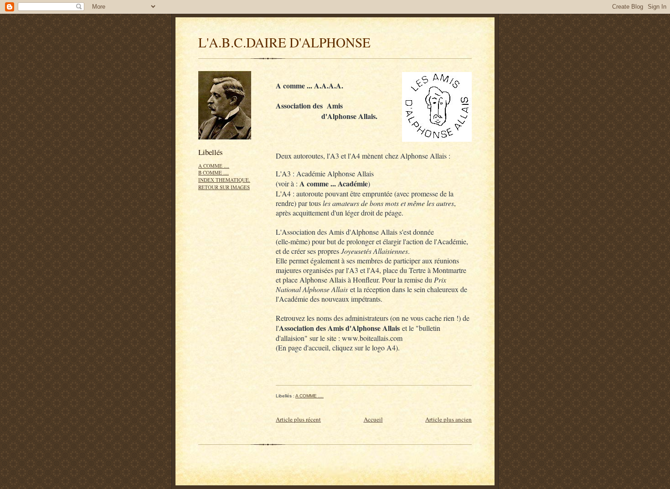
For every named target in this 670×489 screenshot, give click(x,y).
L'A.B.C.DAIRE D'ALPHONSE (284, 42)
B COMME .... (213, 172)
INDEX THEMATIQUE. (224, 179)
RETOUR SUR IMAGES (224, 187)
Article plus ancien (448, 419)
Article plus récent (298, 419)
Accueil (373, 419)
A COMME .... (213, 165)
